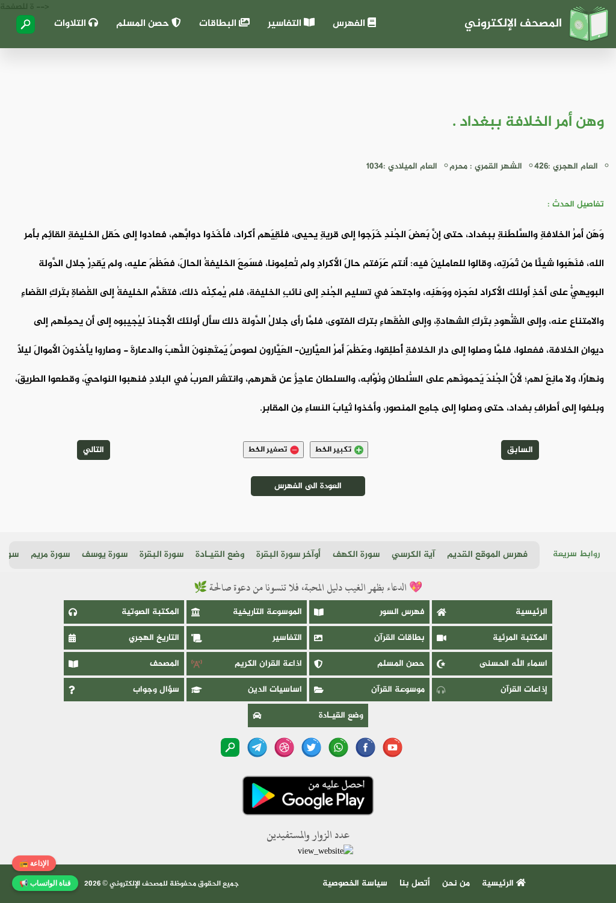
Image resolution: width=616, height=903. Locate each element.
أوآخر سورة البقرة (288, 554)
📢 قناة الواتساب (45, 883)
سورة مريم (50, 554)
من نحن (456, 883)
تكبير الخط (333, 449)
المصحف (164, 664)
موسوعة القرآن (398, 690)
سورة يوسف (105, 554)
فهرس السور (402, 612)
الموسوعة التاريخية (267, 612)
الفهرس (350, 24)
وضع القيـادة (220, 554)
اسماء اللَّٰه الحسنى (513, 664)
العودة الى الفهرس (308, 486)
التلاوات (71, 24)
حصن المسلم (143, 24)
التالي (93, 450)
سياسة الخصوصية (354, 883)
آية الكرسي (413, 554)
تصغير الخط (267, 449)
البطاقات (219, 24)
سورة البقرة (161, 554)
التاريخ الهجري (154, 638)
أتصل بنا (414, 883)
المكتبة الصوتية (150, 612)
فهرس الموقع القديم (487, 554)
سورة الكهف (356, 554)
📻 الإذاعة (34, 863)
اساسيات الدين (275, 690)
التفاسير (286, 24)
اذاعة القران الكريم (268, 664)
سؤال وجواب (156, 690)
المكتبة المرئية (520, 638)
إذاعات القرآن (523, 690)
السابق (520, 450)
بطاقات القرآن (399, 638)
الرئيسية (531, 612)
